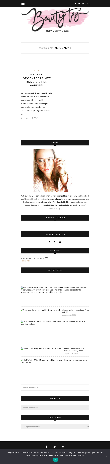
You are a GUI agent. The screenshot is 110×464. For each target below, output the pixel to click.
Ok (55, 460)
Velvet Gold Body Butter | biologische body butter (74, 349)
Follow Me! (25, 261)
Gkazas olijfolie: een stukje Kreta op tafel (75, 311)
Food (37, 70)
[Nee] (106, 456)
